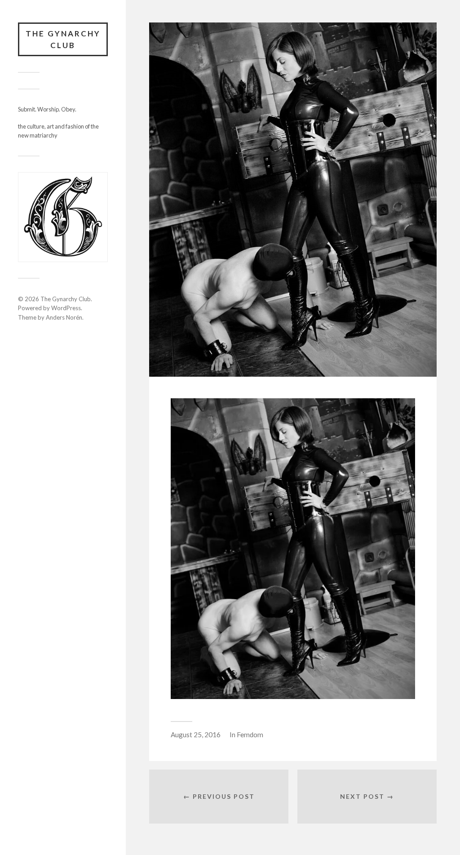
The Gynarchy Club (63, 39)
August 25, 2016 (196, 734)
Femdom (250, 734)
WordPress (66, 308)
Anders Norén (64, 317)
